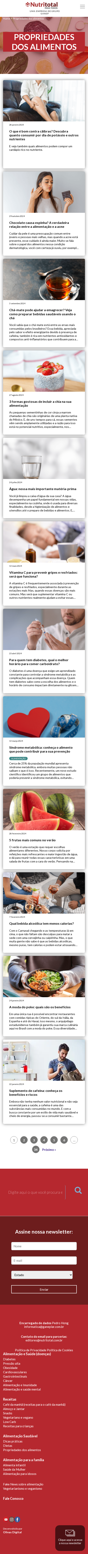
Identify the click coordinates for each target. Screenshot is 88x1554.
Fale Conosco (13, 1498)
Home (6, 18)
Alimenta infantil (14, 1465)
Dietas (7, 1445)
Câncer (8, 1380)
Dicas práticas (13, 1441)
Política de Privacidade (30, 1350)
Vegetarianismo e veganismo (22, 1488)
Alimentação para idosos (19, 1474)
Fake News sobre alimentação (23, 1484)
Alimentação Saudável (20, 1436)
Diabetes (9, 1359)
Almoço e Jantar (14, 1409)
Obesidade (10, 1368)
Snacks (7, 1413)
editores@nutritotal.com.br (44, 1340)
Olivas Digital (12, 1532)
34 (36, 1149)
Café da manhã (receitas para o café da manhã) (34, 1404)
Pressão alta (11, 1363)
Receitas (9, 1399)
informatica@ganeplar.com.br (44, 1326)
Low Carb (9, 1422)
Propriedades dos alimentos (22, 1450)
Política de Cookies (60, 1350)
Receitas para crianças (18, 1426)
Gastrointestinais (15, 1376)
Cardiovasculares (15, 1372)
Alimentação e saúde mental (22, 1389)
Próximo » (49, 1149)
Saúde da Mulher (14, 1469)
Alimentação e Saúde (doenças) (27, 1354)
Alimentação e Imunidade (20, 1385)
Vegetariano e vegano (18, 1417)
